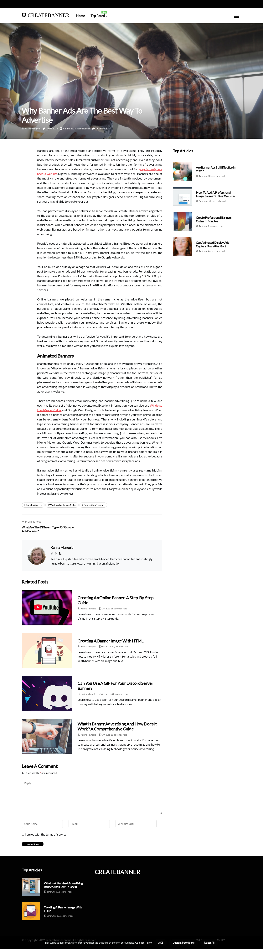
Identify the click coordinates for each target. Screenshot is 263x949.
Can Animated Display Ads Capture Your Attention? (212, 244)
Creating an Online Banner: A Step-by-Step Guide (115, 600)
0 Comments (102, 128)
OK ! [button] (160, 942)
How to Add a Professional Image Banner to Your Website (215, 194)
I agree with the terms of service (45, 834)
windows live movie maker (62, 504)
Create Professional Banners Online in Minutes (213, 219)
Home (80, 16)
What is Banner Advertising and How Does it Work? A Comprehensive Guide (117, 726)
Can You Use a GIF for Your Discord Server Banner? (115, 685)
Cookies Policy (143, 942)
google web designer (94, 504)
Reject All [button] (209, 942)
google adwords (34, 504)
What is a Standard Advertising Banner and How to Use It (63, 885)
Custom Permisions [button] (183, 942)
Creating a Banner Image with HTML (111, 640)
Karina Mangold (32, 128)
